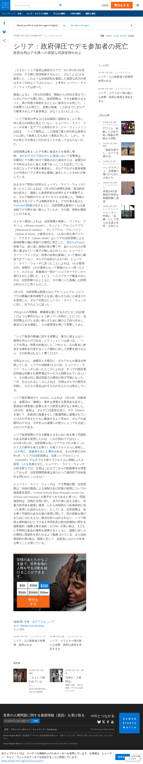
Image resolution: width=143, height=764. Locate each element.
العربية (116, 35)
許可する (122, 757)
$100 (33, 585)
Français (123, 35)
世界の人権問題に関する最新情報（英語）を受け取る (44, 715)
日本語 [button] (105, 5)
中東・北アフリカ (35, 621)
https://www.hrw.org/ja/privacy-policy (22, 760)
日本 (20, 13)
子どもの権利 (59, 13)
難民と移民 (91, 13)
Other (44, 592)
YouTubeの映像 (22, 205)
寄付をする (121, 5)
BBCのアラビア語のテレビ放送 (39, 155)
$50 (22, 585)
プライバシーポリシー (20, 729)
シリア (51, 621)
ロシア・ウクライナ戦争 (37, 13)
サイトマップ (38, 729)
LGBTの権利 (75, 13)
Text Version (52, 729)
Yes (64, 25)
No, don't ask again (80, 25)
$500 (22, 592)
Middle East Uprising (32, 625)
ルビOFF (132, 759)
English (109, 35)
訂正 (6, 729)
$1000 (33, 592)
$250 (44, 585)
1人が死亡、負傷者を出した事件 (33, 451)
